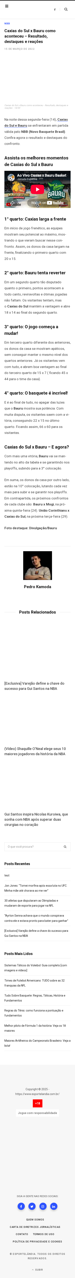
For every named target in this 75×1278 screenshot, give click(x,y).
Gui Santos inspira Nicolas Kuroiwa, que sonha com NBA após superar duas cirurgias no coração (36, 819)
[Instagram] (43, 1206)
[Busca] (64, 9)
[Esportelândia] (27, 10)
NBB (7, 23)
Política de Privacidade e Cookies (37, 1241)
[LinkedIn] (53, 1206)
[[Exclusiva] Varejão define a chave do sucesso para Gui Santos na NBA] (37, 654)
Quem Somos (35, 1219)
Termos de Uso (43, 1234)
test (6, 875)
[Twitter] (32, 1206)
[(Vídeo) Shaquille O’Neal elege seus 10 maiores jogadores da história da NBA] (37, 719)
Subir (38, 1269)
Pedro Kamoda (37, 587)
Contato (22, 1234)
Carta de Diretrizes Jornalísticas (35, 1227)
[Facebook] (21, 1206)
